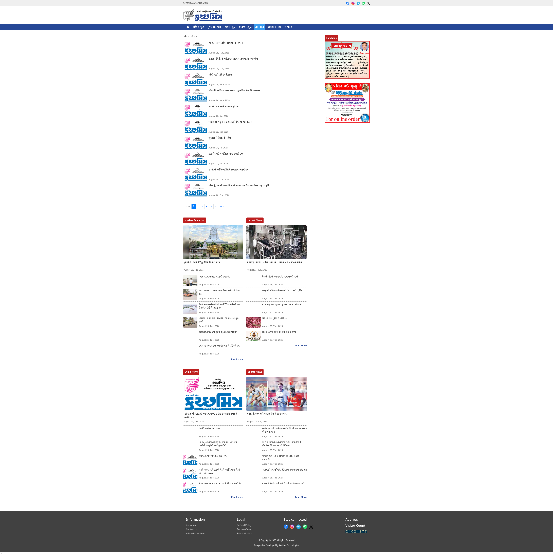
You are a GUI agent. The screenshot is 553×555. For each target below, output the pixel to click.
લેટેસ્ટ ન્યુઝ (198, 27)
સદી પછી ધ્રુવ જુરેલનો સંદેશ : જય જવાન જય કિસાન (284, 470)
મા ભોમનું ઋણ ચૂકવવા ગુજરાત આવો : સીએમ (281, 304)
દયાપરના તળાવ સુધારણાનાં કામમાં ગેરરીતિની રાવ (219, 346)
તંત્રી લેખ (259, 27)
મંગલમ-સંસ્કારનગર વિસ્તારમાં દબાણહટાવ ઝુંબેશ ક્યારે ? (219, 320)
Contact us (191, 529)
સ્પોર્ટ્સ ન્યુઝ (245, 27)
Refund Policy (244, 525)
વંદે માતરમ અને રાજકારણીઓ (224, 106)
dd (1, 553)
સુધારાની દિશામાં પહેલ (220, 138)
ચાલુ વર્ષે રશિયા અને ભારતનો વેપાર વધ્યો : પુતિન (282, 290)
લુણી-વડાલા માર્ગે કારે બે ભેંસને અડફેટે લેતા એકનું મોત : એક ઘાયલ (219, 472)
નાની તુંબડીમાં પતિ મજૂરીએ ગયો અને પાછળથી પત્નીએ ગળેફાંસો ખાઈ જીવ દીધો (218, 444)
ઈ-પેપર (288, 27)
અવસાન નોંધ (274, 27)
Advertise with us (195, 533)
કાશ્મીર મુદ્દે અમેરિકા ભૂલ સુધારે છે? (226, 154)
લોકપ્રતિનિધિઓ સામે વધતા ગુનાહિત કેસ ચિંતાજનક (234, 90)
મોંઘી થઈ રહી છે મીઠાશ (220, 75)
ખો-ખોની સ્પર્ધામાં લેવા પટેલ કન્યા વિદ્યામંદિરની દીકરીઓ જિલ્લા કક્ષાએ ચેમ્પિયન (281, 444)
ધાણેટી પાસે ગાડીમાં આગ (209, 428)
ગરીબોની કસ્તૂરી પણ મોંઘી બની (275, 318)
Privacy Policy (244, 533)
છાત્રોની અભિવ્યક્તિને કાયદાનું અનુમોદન (228, 169)
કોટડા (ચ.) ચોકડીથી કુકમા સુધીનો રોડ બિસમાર (218, 332)
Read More (237, 359)
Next (222, 206)
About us (191, 525)
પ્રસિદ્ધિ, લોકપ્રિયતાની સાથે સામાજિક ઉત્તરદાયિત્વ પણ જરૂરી (239, 185)
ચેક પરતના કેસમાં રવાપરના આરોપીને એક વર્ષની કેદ (220, 483)
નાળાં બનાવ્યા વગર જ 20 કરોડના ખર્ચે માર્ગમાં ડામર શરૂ (220, 292)
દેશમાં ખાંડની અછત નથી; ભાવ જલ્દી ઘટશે (280, 277)
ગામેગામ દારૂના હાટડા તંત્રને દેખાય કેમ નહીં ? (230, 122)
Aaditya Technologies (289, 545)
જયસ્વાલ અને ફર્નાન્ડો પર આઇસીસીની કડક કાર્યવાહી (280, 458)
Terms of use (244, 529)
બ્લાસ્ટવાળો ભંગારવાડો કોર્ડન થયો (213, 456)
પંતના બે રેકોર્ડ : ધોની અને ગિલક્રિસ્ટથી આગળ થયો (283, 483)
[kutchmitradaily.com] (356, 531)
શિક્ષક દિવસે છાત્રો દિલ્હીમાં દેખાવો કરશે (279, 332)
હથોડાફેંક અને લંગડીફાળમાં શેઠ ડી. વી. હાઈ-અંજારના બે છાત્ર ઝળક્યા (284, 430)
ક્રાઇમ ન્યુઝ (230, 27)
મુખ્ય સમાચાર (214, 27)
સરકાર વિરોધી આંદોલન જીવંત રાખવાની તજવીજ (233, 59)
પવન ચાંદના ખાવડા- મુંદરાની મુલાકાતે (214, 277)
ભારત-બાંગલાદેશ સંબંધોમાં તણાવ (226, 43)
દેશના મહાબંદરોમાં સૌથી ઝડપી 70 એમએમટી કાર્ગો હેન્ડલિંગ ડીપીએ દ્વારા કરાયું (219, 306)
